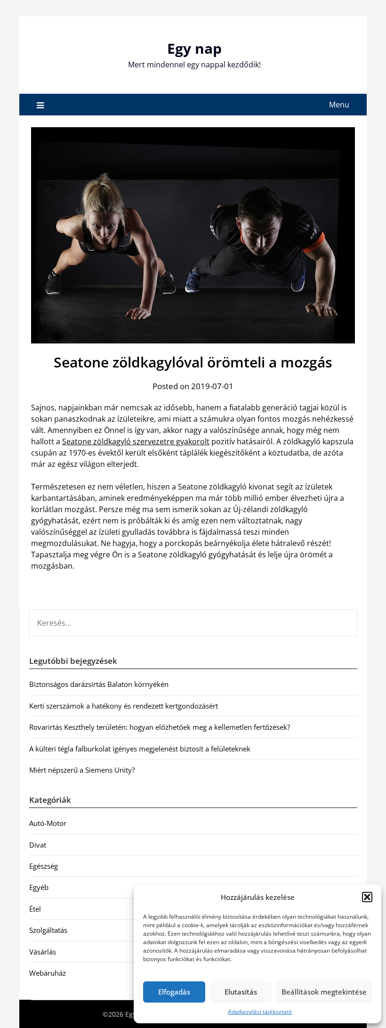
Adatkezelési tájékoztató (260, 1012)
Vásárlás (42, 951)
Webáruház (47, 973)
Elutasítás (241, 991)
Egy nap (194, 48)
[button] (367, 897)
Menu (339, 104)
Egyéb (38, 887)
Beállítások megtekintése (324, 991)
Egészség (43, 866)
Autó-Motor (47, 823)
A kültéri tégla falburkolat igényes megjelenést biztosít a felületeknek (139, 748)
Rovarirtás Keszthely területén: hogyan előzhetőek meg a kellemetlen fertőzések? (159, 727)
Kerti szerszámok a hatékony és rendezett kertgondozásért (123, 705)
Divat (37, 844)
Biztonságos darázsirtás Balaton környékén (99, 684)
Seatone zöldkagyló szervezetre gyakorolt (135, 441)
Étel (35, 909)
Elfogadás (174, 991)
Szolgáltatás (48, 930)
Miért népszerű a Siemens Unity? (82, 770)
